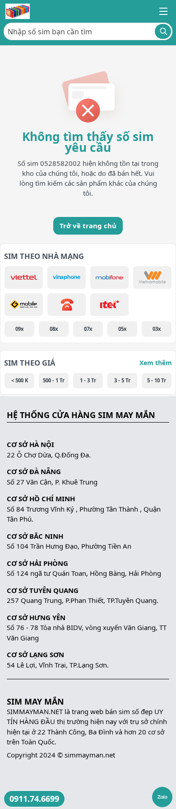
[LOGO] (17, 11)
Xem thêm (155, 362)
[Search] (163, 31)
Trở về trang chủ (88, 225)
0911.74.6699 (34, 798)
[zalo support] (162, 797)
